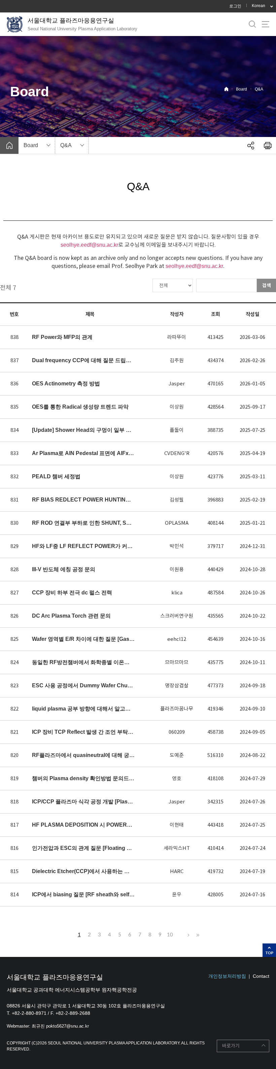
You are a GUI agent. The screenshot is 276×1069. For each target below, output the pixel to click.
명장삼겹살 (176, 685)
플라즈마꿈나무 (176, 708)
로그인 (235, 6)
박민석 (177, 546)
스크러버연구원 (176, 616)
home (9, 145)
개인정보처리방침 (227, 976)
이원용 (177, 569)
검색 (266, 285)
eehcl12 (176, 639)
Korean (258, 5)
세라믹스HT (177, 848)
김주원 (177, 360)
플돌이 (177, 430)
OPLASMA (176, 523)
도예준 (177, 755)
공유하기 (250, 145)
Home (226, 89)
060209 (177, 732)
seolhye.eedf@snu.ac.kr (89, 245)
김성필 (177, 499)
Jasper (177, 383)
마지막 (197, 935)
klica (176, 592)
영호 (176, 778)
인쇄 (267, 145)
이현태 (177, 825)
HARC (176, 871)
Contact (261, 976)
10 (170, 934)
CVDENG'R (176, 453)
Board (241, 89)
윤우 (176, 894)
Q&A (259, 89)
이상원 (177, 407)
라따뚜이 (176, 337)
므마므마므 (176, 662)
